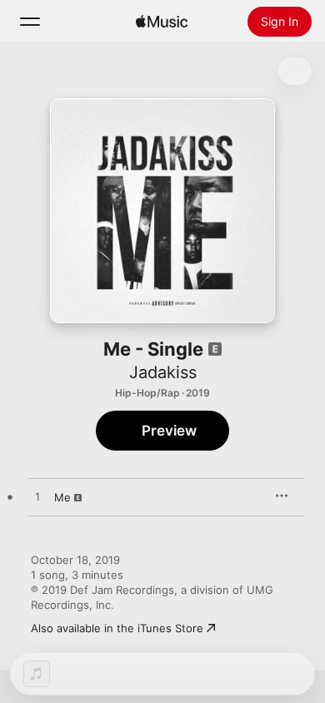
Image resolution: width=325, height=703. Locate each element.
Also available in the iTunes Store (117, 628)
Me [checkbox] (62, 497)
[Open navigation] (30, 21)
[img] (162, 21)
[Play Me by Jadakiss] (37, 497)
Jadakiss (163, 372)
